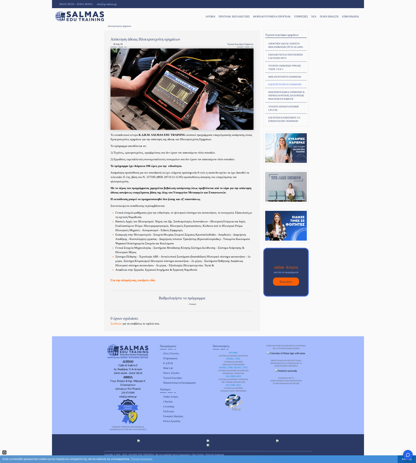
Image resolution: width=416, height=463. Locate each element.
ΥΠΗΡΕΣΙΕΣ (301, 16)
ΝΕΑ (314, 16)
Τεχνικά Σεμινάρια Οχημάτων (240, 44)
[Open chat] (408, 455)
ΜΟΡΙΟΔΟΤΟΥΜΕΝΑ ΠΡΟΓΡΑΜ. (272, 16)
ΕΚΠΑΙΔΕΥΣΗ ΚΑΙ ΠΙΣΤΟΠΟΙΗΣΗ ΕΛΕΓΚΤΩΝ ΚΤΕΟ (285, 56)
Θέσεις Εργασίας (171, 421)
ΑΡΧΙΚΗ (210, 16)
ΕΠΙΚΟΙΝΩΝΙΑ (350, 16)
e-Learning (168, 406)
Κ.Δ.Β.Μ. (168, 363)
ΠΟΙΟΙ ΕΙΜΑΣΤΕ (329, 16)
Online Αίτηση (170, 396)
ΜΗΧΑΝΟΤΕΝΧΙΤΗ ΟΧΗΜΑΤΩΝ (284, 77)
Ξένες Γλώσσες (171, 353)
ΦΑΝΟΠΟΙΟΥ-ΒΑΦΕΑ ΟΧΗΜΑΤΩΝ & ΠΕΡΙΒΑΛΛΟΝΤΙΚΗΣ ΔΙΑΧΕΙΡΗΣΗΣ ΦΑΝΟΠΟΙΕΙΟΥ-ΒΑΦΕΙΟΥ (286, 95)
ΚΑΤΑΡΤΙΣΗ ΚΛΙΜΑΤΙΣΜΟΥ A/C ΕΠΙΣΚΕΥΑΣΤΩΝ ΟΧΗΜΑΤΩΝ (284, 119)
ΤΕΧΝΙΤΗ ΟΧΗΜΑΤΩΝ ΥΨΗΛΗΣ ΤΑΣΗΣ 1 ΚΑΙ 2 (284, 67)
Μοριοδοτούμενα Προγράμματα (179, 382)
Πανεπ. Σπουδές (171, 373)
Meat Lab (168, 368)
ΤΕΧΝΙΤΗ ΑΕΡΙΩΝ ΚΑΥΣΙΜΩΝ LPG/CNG (283, 108)
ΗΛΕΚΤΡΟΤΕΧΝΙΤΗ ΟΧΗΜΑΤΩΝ (284, 84)
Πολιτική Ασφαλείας (215, 454)
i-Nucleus (168, 401)
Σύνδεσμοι (168, 411)
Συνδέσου (116, 323)
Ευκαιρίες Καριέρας (173, 416)
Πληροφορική (170, 358)
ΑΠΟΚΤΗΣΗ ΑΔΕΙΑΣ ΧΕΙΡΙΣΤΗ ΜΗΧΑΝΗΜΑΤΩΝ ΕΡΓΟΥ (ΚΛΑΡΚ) (285, 45)
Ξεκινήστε (286, 281)
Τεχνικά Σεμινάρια (172, 377)
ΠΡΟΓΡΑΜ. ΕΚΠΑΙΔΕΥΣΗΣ (234, 16)
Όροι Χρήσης (198, 454)
